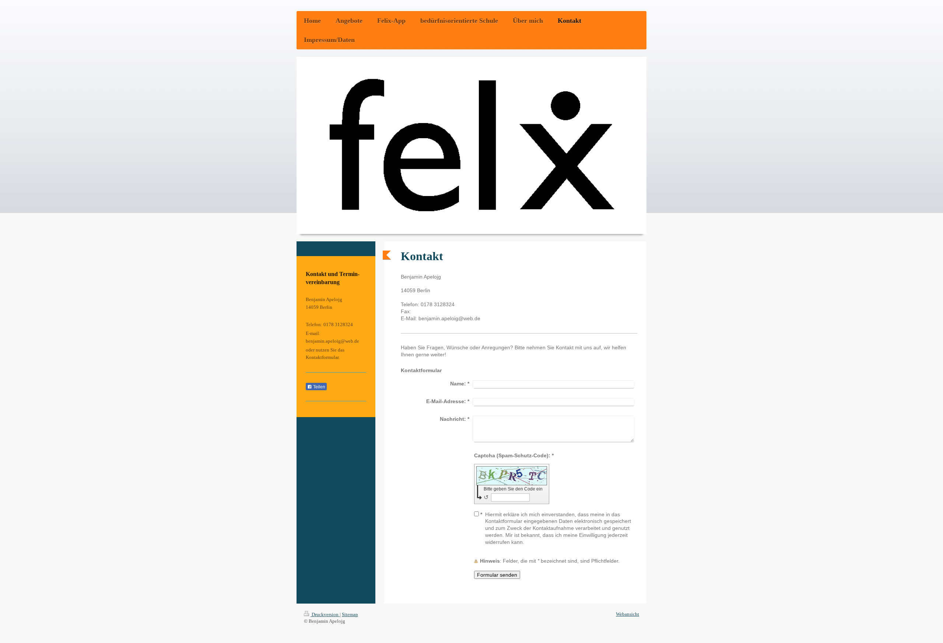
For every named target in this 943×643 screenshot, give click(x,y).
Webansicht (627, 614)
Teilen (318, 386)
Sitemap (350, 614)
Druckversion (325, 614)
